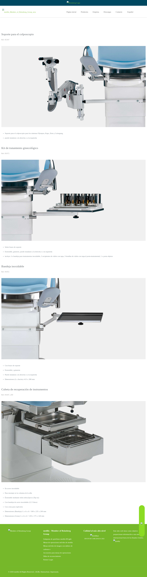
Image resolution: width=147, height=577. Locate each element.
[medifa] (19, 12)
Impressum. (54, 572)
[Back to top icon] (143, 571)
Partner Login (48, 560)
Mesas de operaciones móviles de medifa (58, 542)
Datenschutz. (45, 572)
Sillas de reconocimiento (52, 556)
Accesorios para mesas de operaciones (57, 553)
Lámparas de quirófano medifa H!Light (57, 539)
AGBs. (38, 572)
